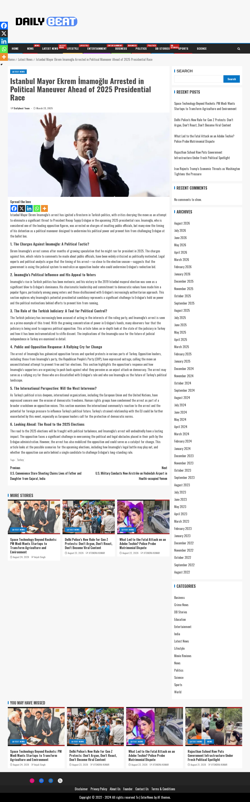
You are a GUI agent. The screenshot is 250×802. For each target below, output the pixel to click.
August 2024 (182, 397)
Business (121, 48)
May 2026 (180, 245)
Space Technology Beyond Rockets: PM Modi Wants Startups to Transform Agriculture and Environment (33, 545)
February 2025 (183, 354)
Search (185, 71)
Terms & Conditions (163, 789)
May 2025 (180, 332)
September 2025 (184, 303)
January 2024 (182, 448)
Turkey (20, 460)
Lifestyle (73, 48)
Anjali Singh (40, 557)
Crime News (181, 604)
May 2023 (180, 506)
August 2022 (182, 572)
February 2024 (183, 441)
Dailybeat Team (22, 108)
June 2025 (180, 325)
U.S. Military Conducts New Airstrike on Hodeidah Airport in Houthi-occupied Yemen (131, 473)
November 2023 (183, 463)
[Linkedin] (29, 208)
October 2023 (182, 470)
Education (180, 619)
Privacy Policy (99, 789)
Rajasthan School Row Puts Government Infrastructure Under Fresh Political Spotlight (210, 755)
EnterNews (147, 797)
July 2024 (180, 405)
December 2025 (184, 281)
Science (202, 48)
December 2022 (184, 543)
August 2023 (182, 485)
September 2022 (184, 565)
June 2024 (180, 412)
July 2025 (180, 317)
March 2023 (181, 521)
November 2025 (183, 288)
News (30, 48)
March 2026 (181, 259)
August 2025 (182, 310)
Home (15, 48)
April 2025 (180, 339)
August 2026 (182, 223)
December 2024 (184, 368)
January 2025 (182, 361)
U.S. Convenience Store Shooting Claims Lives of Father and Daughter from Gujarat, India (45, 473)
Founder (128, 789)
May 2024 (180, 419)
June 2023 (180, 499)
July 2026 (180, 230)
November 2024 (184, 376)
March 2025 (181, 346)
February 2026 (183, 266)
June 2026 (180, 237)
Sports (183, 48)
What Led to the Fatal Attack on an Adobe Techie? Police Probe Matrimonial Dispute (143, 543)
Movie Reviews (182, 655)
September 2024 (184, 390)
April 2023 (180, 514)
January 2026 (182, 274)
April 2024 (180, 426)
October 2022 (182, 557)
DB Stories (162, 48)
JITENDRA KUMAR (97, 553)
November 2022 (183, 550)
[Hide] (1, 64)
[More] (44, 208)
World (177, 692)
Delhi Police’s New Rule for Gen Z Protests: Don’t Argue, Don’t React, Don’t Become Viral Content (88, 543)
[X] (21, 208)
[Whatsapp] (36, 208)
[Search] (238, 48)
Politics (141, 48)
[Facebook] (14, 208)
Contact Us (142, 789)
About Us (115, 789)
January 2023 (182, 535)
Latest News (50, 48)
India (177, 634)
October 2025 (182, 296)
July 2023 (180, 492)
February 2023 (183, 528)
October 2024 (182, 383)
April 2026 (180, 252)
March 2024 (181, 434)
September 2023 (184, 477)
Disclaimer (81, 789)
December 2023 (184, 455)
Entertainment (97, 48)
